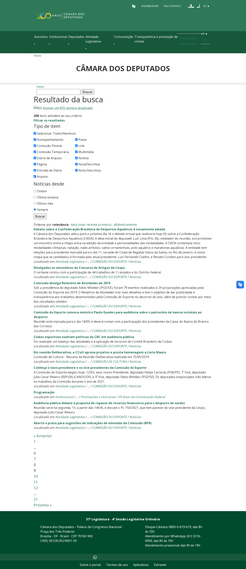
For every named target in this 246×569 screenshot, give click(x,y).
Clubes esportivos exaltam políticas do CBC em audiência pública (84, 337)
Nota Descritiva (89, 170)
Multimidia (86, 152)
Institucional (58, 37)
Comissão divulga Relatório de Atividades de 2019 (72, 283)
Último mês (45, 203)
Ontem (42, 191)
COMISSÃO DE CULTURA (109, 361)
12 (36, 487)
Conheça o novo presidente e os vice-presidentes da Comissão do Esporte (90, 368)
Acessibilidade (150, 6)
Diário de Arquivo (49, 158)
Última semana (47, 197)
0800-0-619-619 (180, 527)
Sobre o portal (90, 565)
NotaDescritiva (89, 164)
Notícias (135, 261)
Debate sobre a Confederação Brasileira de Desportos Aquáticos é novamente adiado (99, 229)
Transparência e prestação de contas (156, 39)
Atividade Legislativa (93, 39)
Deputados (76, 37)
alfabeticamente (125, 224)
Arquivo (42, 176)
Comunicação (123, 37)
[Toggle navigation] (36, 52)
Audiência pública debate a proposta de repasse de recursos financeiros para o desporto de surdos (109, 403)
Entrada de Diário (49, 170)
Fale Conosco (172, 6)
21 (36, 499)
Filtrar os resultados (49, 120)
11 (36, 482)
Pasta (82, 139)
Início (37, 55)
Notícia (83, 158)
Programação (44, 392)
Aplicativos (141, 565)
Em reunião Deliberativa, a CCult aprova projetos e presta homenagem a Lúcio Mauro (100, 352)
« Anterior (43, 435)
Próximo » (43, 505)
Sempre (42, 209)
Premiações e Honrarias (98, 397)
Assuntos (41, 37)
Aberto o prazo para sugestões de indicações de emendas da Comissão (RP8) (92, 423)
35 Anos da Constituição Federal (141, 397)
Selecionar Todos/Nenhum (56, 133)
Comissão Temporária (53, 152)
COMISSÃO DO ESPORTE (109, 261)
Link (81, 146)
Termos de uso (117, 565)
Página (42, 164)
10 (36, 476)
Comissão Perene (49, 146)
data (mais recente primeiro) (91, 224)
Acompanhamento (50, 139)
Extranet (160, 565)
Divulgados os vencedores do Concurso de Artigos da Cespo (79, 268)
